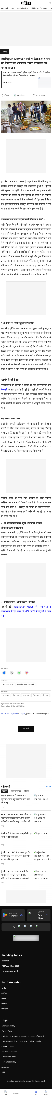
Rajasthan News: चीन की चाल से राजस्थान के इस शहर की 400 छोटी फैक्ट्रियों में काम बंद (26, 611)
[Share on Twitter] (12, 673)
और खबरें (26, 729)
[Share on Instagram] (27, 673)
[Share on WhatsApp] (19, 673)
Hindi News (5, 714)
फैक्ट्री (4, 389)
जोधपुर (5, 52)
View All (48, 787)
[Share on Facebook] (4, 673)
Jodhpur (22, 714)
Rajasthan (14, 714)
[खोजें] (50, 3)
